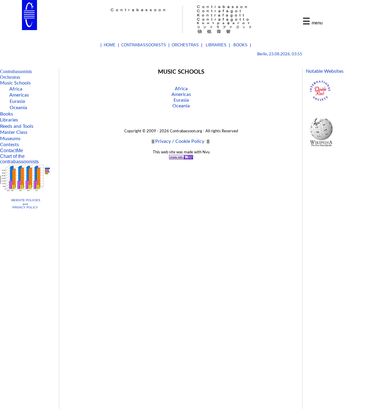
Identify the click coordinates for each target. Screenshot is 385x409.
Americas (181, 94)
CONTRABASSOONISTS (143, 45)
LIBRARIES (216, 45)
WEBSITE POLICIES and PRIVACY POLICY (25, 203)
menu (317, 23)
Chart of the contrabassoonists (19, 159)
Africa (181, 88)
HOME (109, 45)
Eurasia (181, 100)
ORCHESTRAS (185, 45)
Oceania (181, 105)
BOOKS (240, 45)
